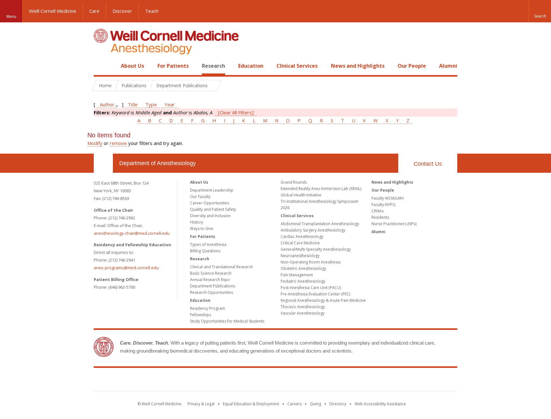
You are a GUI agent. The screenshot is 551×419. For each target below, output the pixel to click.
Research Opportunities (211, 292)
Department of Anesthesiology (157, 163)
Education (250, 65)
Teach (151, 11)
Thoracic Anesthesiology (303, 306)
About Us (132, 65)
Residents (380, 217)
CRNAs (377, 211)
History (196, 222)
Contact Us (428, 164)
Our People (412, 65)
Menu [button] (11, 16)
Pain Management (297, 275)
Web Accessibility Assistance (380, 404)
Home (101, 66)
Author (107, 104)
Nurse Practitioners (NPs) (393, 223)
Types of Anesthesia (208, 244)
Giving (315, 404)
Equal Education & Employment (251, 404)
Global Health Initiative (301, 195)
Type (151, 104)
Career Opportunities (209, 203)
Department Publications (212, 286)
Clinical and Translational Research (221, 267)
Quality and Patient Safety (213, 209)
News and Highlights (358, 65)
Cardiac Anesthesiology (302, 236)
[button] (540, 11)
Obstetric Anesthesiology (303, 268)
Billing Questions (205, 251)
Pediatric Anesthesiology (303, 281)
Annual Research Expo (210, 279)
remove (118, 143)
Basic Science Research (210, 273)
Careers (294, 404)
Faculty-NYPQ (383, 204)
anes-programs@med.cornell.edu (126, 267)
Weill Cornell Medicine (52, 11)
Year (170, 104)
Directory (337, 404)
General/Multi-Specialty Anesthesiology (316, 249)
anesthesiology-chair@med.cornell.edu (132, 233)
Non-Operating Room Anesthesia (311, 262)
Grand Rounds (294, 182)
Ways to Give (201, 228)
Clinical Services (297, 65)
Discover (122, 11)
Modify (94, 143)
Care (94, 11)
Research (213, 65)
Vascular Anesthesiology (303, 313)
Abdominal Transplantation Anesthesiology (320, 223)
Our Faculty (200, 196)
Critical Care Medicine (300, 243)
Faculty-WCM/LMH (387, 198)
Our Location (103, 163)
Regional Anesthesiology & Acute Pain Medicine (323, 300)
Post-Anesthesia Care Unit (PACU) (311, 287)
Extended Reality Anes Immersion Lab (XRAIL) (321, 188)
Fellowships (200, 314)
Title (133, 104)
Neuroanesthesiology (300, 255)
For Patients (173, 65)
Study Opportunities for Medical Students (227, 321)
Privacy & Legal (201, 404)
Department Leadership (211, 190)
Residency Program (207, 308)
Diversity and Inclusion (210, 215)
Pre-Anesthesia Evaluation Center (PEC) (315, 294)
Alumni (448, 65)
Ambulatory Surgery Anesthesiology (313, 230)
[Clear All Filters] (235, 112)
